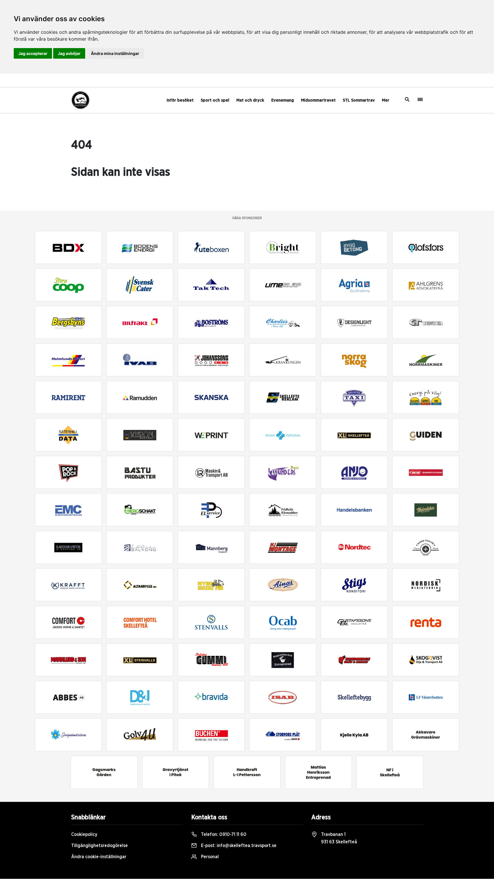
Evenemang (282, 100)
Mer (385, 100)
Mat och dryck (250, 100)
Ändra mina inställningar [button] (115, 53)
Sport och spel (215, 100)
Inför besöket (180, 100)
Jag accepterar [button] (32, 53)
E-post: (238, 845)
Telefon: (223, 834)
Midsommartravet (318, 100)
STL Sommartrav (359, 100)
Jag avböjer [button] (69, 53)
